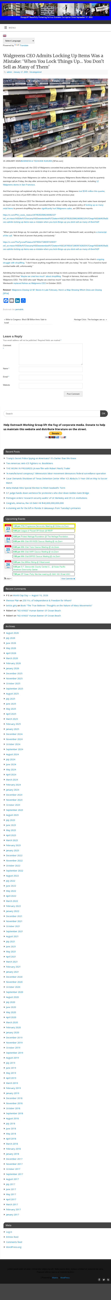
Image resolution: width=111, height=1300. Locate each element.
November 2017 (14, 1163)
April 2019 (11, 1077)
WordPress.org (13, 1247)
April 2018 (11, 1138)
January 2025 (12, 729)
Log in (9, 1231)
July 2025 (10, 698)
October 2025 (13, 683)
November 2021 (14, 921)
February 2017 (13, 1209)
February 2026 (13, 663)
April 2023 (11, 835)
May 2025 (11, 708)
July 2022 (10, 880)
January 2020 (12, 1032)
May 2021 (11, 951)
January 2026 (12, 668)
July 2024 (10, 759)
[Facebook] (99, 6)
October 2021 (13, 926)
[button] (8, 578)
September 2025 (14, 688)
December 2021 (14, 916)
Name (6, 368)
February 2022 (13, 906)
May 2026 (11, 648)
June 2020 (11, 1007)
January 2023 (12, 850)
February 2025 (13, 723)
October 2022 (13, 865)
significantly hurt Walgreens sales (56, 208)
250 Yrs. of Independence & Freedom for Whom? (47, 600)
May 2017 (11, 1194)
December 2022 (14, 855)
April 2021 (11, 956)
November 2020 (14, 981)
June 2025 (11, 703)
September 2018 (14, 1113)
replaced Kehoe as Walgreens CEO (29, 283)
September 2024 (14, 749)
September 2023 (14, 809)
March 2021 (12, 961)
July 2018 (10, 1123)
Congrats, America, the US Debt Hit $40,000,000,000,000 (35, 503)
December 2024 (14, 734)
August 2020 (12, 997)
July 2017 (10, 1184)
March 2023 (12, 840)
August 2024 (12, 754)
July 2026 (10, 637)
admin (9, 72)
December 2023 (14, 794)
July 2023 (10, 820)
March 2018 (12, 1143)
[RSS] (107, 6)
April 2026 (11, 653)
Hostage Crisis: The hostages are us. (90, 319)
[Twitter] (103, 6)
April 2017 (11, 1199)
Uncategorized (35, 72)
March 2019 (12, 1083)
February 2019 (13, 1088)
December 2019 (14, 1037)
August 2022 (12, 875)
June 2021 (11, 946)
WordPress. (65, 1278)
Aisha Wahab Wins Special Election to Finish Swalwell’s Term (35, 487)
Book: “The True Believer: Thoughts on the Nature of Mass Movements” (56, 605)
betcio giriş (11, 605)
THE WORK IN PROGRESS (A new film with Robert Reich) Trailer (38, 468)
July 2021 (10, 941)
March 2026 (12, 658)
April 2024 (11, 774)
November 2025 (14, 678)
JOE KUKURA (45, 161)
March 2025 (12, 718)
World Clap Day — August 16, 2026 (30, 595)
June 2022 (11, 885)
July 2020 (10, 1002)
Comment (7, 347)
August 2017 (12, 1179)
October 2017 (13, 1169)
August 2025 (12, 693)
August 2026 (12, 632)
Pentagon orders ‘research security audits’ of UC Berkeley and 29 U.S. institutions (46, 497)
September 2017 (14, 1174)
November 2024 (14, 739)
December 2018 (14, 1098)
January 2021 (12, 971)
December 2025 (14, 673)
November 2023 (14, 799)
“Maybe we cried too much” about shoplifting (40, 276)
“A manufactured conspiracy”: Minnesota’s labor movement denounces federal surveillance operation (56, 473)
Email (6, 377)
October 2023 (13, 804)
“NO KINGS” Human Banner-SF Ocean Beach (39, 610)
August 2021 (12, 936)
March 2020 (12, 1022)
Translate (24, 45)
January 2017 (12, 1214)
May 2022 (11, 890)
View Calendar (67, 578)
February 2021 (13, 966)
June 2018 (11, 1128)
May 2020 (11, 1012)
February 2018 (13, 1148)
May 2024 (11, 769)
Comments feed (14, 1241)
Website (6, 385)
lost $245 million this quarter (91, 191)
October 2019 (13, 1047)
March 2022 (12, 900)
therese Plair (12, 600)
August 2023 (12, 814)
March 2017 (12, 1204)
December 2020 (14, 976)
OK (102, 413)
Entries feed (12, 1236)
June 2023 (11, 825)
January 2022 (12, 911)
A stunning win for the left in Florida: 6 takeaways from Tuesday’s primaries (43, 508)
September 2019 (14, 1052)
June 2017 (11, 1189)
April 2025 (11, 713)
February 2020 (13, 1027)
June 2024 (11, 764)
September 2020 (14, 991)
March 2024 (12, 779)
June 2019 (11, 1067)
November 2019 (14, 1042)
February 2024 (13, 784)
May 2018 (11, 1133)
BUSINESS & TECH (30, 161)
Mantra (55, 1278)
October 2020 (13, 986)
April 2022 (11, 895)
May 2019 (11, 1072)
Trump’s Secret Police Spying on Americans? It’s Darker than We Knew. (41, 458)
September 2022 (14, 870)
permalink (19, 309)
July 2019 (10, 1062)
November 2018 (14, 1103)
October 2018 (13, 1108)
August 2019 (12, 1057)
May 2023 (11, 830)
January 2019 (12, 1093)
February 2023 (13, 845)
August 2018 (12, 1118)
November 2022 (14, 860)
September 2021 (14, 931)
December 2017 (14, 1158)
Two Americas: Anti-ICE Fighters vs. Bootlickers (29, 463)
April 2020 (11, 1017)
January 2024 (12, 789)
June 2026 (11, 643)
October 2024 (13, 744)
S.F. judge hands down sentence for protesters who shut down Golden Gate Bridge (47, 492)
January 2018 (12, 1153)
